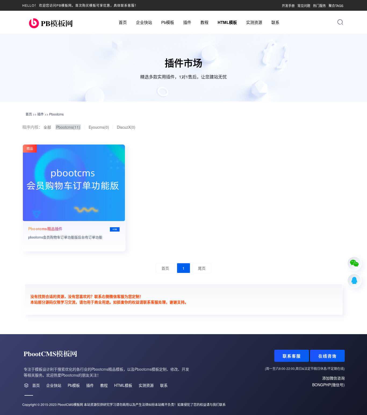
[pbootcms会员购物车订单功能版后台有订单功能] (74, 183)
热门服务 (319, 5)
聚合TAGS (336, 5)
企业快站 (144, 22)
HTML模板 (227, 22)
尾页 (202, 268)
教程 (204, 22)
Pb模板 (167, 22)
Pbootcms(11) (68, 127)
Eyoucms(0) (99, 127)
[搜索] (340, 22)
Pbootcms (56, 114)
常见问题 (303, 5)
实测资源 (254, 22)
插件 (187, 22)
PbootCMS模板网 (70, 404)
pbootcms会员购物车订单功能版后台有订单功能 (65, 237)
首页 (123, 22)
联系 (275, 22)
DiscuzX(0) (126, 127)
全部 (47, 127)
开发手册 (288, 5)
